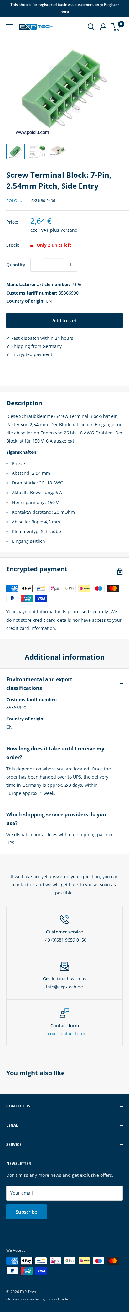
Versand (69, 230)
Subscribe (26, 1212)
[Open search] (91, 26)
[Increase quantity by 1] (70, 264)
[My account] (103, 26)
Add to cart (64, 320)
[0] (116, 27)
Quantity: (16, 265)
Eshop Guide (57, 1299)
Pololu (14, 200)
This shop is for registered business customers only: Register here (64, 8)
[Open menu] (9, 26)
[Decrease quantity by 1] (37, 264)
